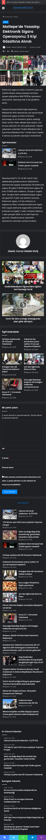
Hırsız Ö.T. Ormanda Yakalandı (11, 393)
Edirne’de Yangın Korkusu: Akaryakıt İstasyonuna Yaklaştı (19, 692)
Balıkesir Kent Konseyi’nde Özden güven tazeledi (31, 545)
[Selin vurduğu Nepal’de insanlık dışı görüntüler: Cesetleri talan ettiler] (10, 535)
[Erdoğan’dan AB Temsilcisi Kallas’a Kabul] (12, 358)
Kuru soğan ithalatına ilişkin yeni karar (29, 584)
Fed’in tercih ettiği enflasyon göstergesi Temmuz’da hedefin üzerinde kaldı (21, 682)
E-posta (6, 458)
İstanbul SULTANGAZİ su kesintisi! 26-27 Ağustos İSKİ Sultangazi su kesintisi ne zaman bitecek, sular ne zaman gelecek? (22, 648)
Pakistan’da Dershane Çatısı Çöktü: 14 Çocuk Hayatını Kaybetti (32, 343)
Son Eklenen (23, 503)
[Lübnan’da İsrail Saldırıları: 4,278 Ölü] (9, 153)
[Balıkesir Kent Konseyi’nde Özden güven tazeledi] (9, 165)
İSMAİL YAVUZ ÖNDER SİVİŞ (16, 47)
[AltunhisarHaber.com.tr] (23, 7)
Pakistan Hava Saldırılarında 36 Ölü (28, 701)
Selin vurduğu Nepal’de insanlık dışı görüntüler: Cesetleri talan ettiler (30, 534)
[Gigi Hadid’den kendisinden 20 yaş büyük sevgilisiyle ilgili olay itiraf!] (10, 660)
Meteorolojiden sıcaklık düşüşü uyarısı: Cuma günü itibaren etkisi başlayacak (21, 713)
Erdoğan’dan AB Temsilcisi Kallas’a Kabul (10, 369)
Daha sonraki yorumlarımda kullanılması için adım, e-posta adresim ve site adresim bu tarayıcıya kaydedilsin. (21, 481)
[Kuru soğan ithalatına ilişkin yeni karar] (10, 586)
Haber (15, 17)
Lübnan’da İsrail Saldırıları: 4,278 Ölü (28, 512)
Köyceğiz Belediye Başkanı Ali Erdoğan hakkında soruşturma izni (33, 383)
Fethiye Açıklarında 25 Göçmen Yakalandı (11, 341)
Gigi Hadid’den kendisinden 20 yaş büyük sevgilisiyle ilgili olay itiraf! (31, 660)
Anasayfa (8, 17)
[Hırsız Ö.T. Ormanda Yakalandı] (12, 384)
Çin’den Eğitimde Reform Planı (32, 368)
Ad (4, 448)
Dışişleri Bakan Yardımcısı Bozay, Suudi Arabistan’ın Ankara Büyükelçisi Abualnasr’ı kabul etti (23, 672)
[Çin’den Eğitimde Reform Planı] (34, 358)
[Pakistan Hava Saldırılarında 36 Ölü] (10, 704)
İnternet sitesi (7, 467)
